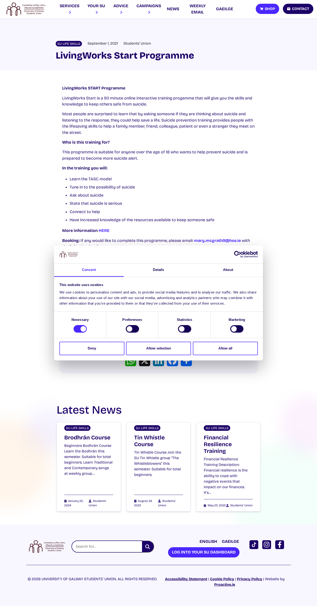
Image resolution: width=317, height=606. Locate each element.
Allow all (225, 348)
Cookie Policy (222, 579)
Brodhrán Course (87, 437)
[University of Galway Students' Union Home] (26, 9)
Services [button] (69, 5)
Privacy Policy (249, 579)
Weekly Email (198, 8)
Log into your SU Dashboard (204, 552)
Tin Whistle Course (149, 441)
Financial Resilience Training (218, 444)
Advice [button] (120, 5)
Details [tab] (158, 270)
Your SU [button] (96, 5)
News (173, 9)
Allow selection (158, 348)
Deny (92, 348)
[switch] (132, 329)
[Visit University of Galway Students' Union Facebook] (280, 544)
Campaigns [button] (148, 5)
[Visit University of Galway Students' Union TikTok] (254, 544)
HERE (104, 230)
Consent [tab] (89, 270)
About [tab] (228, 270)
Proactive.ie (224, 584)
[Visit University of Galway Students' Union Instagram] (267, 544)
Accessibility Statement (186, 579)
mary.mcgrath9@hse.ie (217, 240)
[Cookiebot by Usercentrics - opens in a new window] (237, 254)
